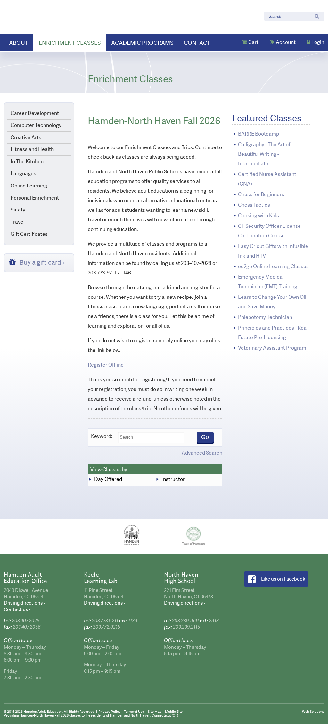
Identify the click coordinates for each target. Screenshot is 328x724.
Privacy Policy (109, 711)
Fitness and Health (32, 149)
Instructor (173, 479)
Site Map (154, 711)
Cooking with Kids (258, 215)
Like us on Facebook (283, 579)
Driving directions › (24, 603)
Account (286, 42)
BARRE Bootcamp (258, 134)
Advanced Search (202, 453)
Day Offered (108, 479)
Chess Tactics (254, 205)
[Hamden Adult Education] (45, 17)
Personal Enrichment (35, 198)
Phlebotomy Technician (265, 317)
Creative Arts (26, 137)
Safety (18, 209)
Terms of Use (134, 711)
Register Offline (106, 365)
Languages (23, 173)
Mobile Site (174, 711)
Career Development (35, 113)
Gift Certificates (29, 234)
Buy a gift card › (42, 262)
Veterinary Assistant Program (272, 348)
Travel (18, 222)
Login (317, 42)
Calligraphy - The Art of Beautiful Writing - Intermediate (264, 154)
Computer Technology (36, 125)
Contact (197, 42)
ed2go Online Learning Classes (273, 266)
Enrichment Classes (70, 42)
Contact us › (17, 609)
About (18, 42)
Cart (253, 42)
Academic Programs (142, 42)
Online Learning (29, 185)
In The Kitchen (27, 161)
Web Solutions (313, 711)
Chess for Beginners (261, 194)
